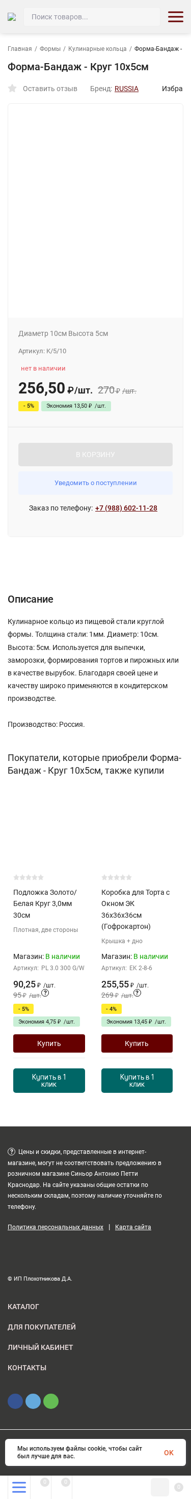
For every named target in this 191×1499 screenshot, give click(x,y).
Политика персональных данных (55, 1227)
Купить (49, 1043)
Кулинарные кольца (97, 49)
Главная (20, 49)
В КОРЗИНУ (95, 454)
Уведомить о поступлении (95, 483)
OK (169, 1453)
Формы (50, 49)
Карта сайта (133, 1227)
